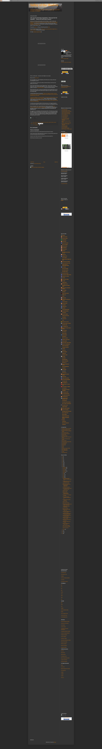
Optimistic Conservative (66, 339)
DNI (61, 590)
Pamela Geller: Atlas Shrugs (66, 342)
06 (62, 533)
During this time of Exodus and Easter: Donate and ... (67, 504)
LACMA (63, 451)
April (63, 477)
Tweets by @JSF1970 (64, 132)
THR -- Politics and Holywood (66, 403)
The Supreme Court (64, 574)
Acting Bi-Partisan (65, 490)
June (63, 474)
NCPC (62, 592)
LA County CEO (63, 670)
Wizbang (63, 419)
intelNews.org (64, 306)
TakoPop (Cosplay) (64, 125)
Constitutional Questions (66, 487)
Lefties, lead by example (66, 525)
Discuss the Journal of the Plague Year (66, 509)
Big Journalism (64, 249)
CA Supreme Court (64, 656)
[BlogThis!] (39, 123)
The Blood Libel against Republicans (66, 506)
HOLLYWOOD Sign (64, 450)
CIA (61, 586)
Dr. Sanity (63, 280)
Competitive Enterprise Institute (65, 631)
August (64, 472)
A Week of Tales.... (65, 501)
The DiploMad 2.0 (64, 382)
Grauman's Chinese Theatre (66, 448)
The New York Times (64, 615)
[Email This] (38, 123)
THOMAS (62, 576)
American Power (64, 236)
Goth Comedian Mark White (66, 112)
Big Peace (63, 250)
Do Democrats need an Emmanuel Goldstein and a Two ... (67, 479)
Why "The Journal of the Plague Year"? (66, 523)
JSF (67, 50)
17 (62, 456)
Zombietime (64, 424)
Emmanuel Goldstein (40, 87)
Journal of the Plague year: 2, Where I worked (67, 517)
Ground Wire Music (64, 109)
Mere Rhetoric (64, 331)
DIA (61, 588)
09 (62, 466)
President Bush (42, 122)
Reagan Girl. (64, 353)
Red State (63, 356)
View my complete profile (64, 58)
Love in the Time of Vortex (66, 526)
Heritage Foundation (64, 634)
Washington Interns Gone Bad (66, 411)
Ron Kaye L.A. (64, 362)
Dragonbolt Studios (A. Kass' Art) (66, 111)
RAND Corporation (64, 643)
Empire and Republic (37, 122)
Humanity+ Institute (64, 638)
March (64, 529)
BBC (61, 602)
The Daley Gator (64, 381)
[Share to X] (40, 123)
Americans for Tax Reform (65, 623)
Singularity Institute (64, 647)
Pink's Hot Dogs (64, 440)
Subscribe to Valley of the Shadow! (66, 62)
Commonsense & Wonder (66, 261)
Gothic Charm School (65, 293)
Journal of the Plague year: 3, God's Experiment (67, 515)
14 (62, 460)
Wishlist (62, 200)
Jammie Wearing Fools (65, 309)
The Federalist (64, 388)
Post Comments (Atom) (37, 163)
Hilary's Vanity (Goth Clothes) (66, 113)
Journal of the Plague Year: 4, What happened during (67, 513)
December (64, 467)
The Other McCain (65, 396)
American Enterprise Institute (65, 621)
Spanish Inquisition (51, 122)
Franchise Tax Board (64, 661)
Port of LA (62, 677)
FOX (61, 606)
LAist (63, 320)
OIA (61, 599)
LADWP (62, 672)
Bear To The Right (65, 244)
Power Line (64, 350)
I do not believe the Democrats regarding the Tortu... (67, 488)
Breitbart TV (64, 254)
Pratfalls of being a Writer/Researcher (66, 493)
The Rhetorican (64, 400)
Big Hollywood (64, 247)
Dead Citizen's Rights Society (66, 274)
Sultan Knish (64, 376)
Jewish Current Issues (65, 315)
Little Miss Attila (64, 324)
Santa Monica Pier (64, 452)
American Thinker (65, 238)
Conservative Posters (64, 183)
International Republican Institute (66, 640)
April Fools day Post (65, 527)
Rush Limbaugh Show (65, 366)
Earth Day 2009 (65, 491)
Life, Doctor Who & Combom (66, 323)
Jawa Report (64, 312)
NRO (62, 595)
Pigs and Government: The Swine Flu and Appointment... (66, 485)
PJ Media (63, 348)
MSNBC (62, 608)
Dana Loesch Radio (65, 268)
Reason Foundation (64, 645)
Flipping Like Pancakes (66, 483)
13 (62, 461)
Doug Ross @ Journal (65, 276)
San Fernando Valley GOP (65, 433)
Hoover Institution (63, 636)
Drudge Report (64, 282)
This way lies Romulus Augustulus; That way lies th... (67, 498)
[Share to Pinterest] (42, 123)
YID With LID (64, 421)
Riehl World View (64, 359)
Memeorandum (64, 330)
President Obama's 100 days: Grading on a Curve (67, 481)
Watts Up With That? (65, 412)
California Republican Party (66, 429)
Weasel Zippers (64, 414)
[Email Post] (39, 124)
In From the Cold (64, 303)
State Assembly (63, 654)
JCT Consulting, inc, (65, 114)
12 (62, 462)
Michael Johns (64, 333)
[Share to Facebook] (41, 123)
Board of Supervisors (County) (65, 668)
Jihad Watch (64, 317)
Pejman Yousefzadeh (65, 345)
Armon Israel (64, 241)
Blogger (55, 742)
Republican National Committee (66, 428)
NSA (61, 597)
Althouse (63, 235)
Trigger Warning (64, 406)
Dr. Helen (63, 277)
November (64, 468)
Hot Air (63, 296)
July (63, 473)
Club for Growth (63, 626)
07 (62, 532)
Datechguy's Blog (65, 271)
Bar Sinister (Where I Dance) (66, 110)
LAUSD (62, 675)
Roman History (47, 122)
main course (37, 77)
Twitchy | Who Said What (65, 408)
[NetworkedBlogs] (66, 213)
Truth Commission (35, 123)
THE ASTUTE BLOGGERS (66, 379)
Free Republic (64, 290)
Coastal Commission (64, 659)
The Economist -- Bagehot (66, 386)
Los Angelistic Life (65, 326)
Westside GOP (64, 434)
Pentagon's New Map (65, 347)
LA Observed (64, 318)
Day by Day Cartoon (65, 273)
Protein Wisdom (64, 351)
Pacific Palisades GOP (65, 432)
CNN (62, 604)
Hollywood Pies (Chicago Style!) (66, 441)
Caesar (34, 122)
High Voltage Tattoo (65, 449)
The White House (63, 572)
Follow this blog (66, 214)
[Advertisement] (42, 13)
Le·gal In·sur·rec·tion (65, 321)
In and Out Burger (64, 442)
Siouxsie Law (64, 372)
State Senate (63, 652)
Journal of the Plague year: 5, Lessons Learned (67, 511)
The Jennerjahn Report (65, 393)
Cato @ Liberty (64, 257)
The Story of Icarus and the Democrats (66, 500)
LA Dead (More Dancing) (65, 118)
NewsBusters (64, 336)
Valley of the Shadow (44, 5)
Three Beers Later (65, 405)
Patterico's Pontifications (66, 344)
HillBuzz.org (64, 294)
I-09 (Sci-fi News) (64, 301)
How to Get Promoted (64, 171)
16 (62, 457)
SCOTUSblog (64, 369)
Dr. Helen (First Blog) (65, 279)
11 (62, 463)
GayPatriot (63, 291)
